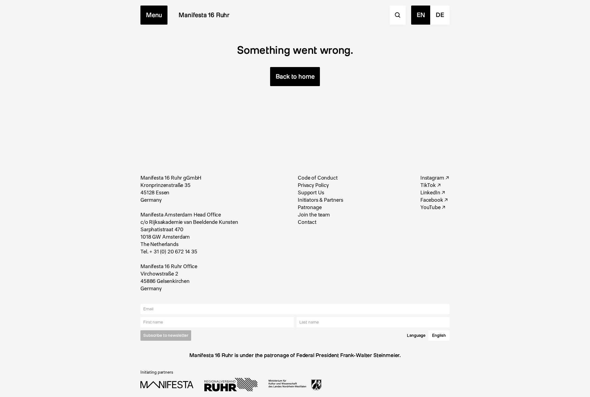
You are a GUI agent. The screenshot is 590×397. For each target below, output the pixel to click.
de (440, 14)
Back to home (295, 76)
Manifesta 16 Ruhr (204, 14)
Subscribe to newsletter (165, 335)
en (421, 14)
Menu (154, 14)
